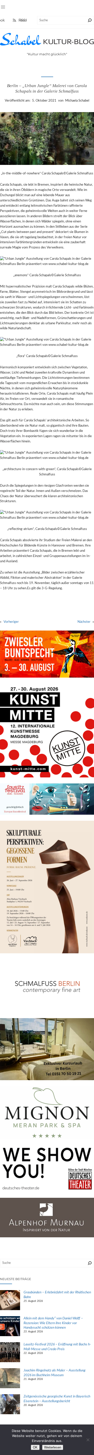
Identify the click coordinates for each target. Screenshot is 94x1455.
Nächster (83, 622)
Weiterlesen (52, 1447)
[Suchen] (90, 20)
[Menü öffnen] (3, 7)
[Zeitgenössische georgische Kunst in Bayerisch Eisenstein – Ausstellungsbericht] (10, 1404)
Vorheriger (11, 622)
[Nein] (87, 1439)
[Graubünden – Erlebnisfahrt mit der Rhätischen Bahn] (10, 1300)
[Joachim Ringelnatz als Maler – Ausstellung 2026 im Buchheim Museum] (10, 1378)
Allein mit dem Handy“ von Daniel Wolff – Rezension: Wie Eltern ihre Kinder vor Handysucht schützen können (53, 1323)
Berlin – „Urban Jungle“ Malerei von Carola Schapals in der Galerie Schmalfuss (47, 88)
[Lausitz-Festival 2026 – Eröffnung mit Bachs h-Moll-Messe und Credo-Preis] (10, 1352)
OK (35, 1447)
